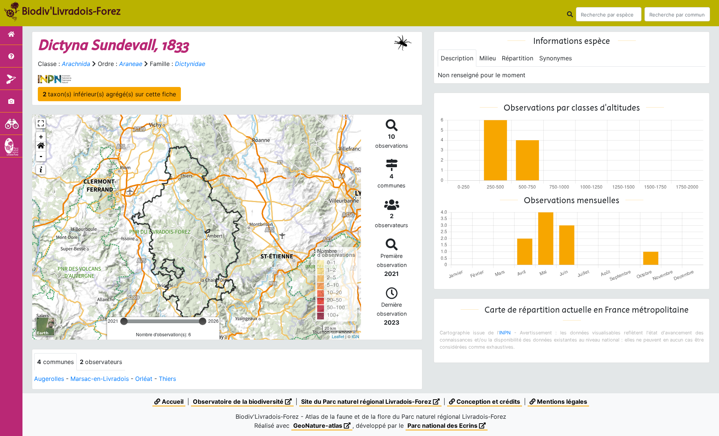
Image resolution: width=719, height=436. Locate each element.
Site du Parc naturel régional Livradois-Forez (367, 401)
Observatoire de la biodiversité (239, 401)
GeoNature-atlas (318, 425)
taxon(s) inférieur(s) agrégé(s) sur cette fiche (109, 94)
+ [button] (41, 137)
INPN (505, 333)
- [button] (41, 156)
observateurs (101, 362)
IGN (355, 336)
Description (457, 58)
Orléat (143, 378)
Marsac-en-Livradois (99, 378)
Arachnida (76, 63)
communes (55, 362)
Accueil (171, 401)
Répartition (517, 58)
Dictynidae (190, 63)
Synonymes (555, 58)
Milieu (487, 58)
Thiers (167, 378)
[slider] (124, 321)
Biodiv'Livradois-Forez (71, 11)
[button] (41, 146)
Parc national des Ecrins (443, 425)
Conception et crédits (487, 401)
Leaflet (338, 336)
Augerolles (49, 378)
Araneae (130, 63)
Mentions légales (561, 401)
